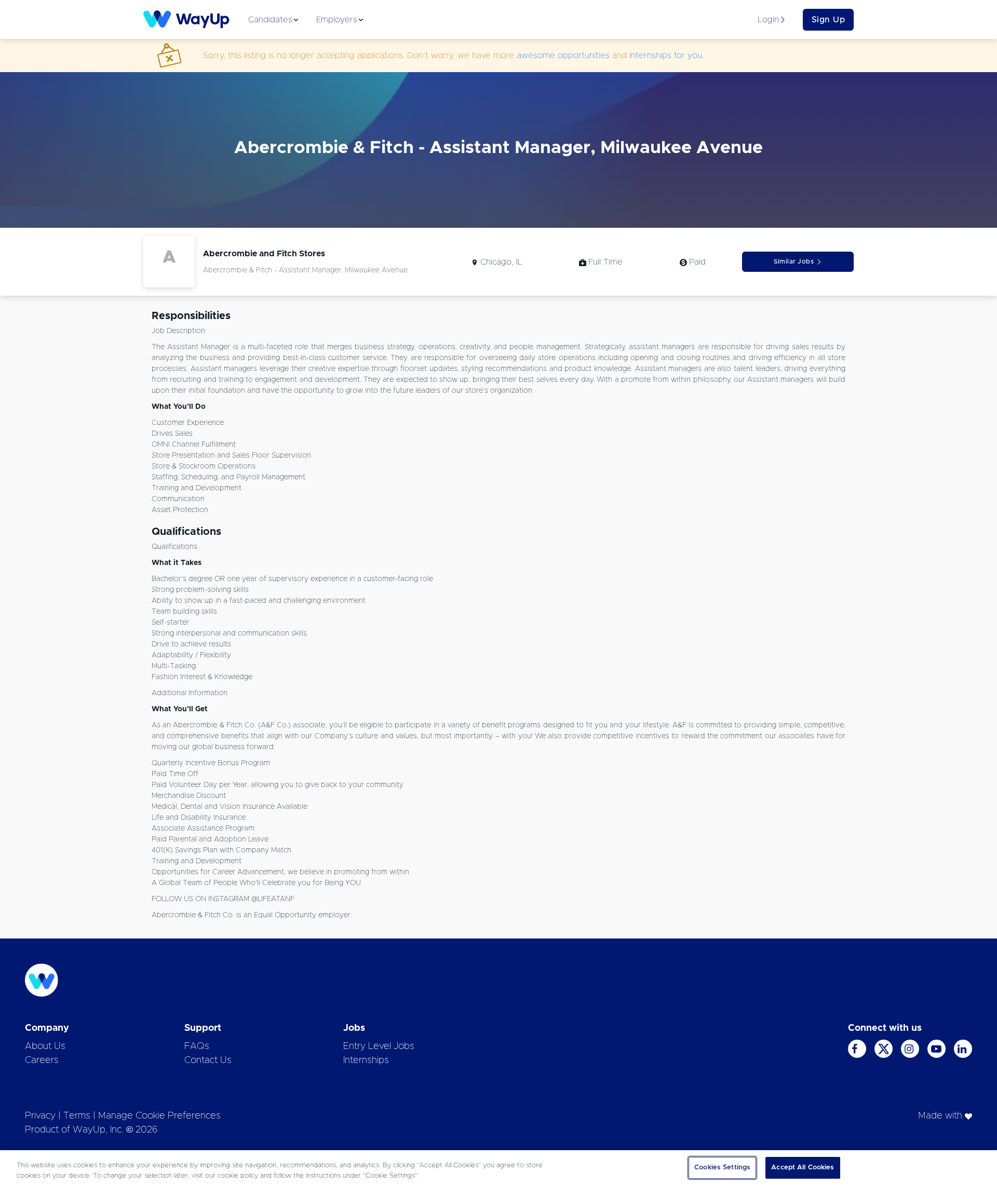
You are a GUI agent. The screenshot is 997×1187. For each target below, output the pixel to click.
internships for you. (666, 55)
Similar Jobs (794, 261)
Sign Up (828, 20)
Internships (366, 1060)
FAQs (196, 1046)
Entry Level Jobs (378, 1046)
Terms (76, 1116)
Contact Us (208, 1060)
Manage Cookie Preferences (159, 1116)
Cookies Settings (722, 1167)
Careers (42, 1060)
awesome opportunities (563, 55)
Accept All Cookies (802, 1167)
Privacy (40, 1116)
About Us (45, 1046)
